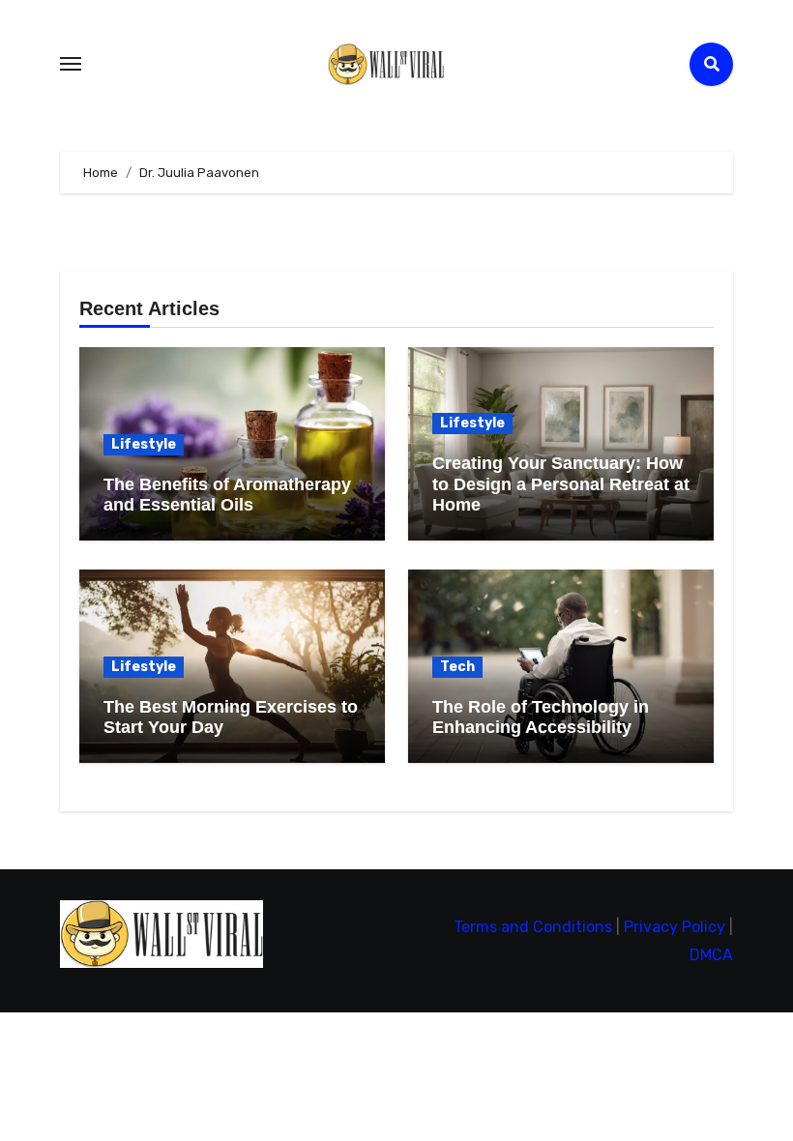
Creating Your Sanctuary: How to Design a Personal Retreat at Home (561, 483)
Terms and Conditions (533, 927)
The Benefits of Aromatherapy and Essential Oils (227, 495)
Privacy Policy (674, 927)
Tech (457, 666)
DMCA (711, 955)
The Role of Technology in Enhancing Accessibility (540, 717)
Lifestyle (143, 444)
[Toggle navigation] (70, 64)
